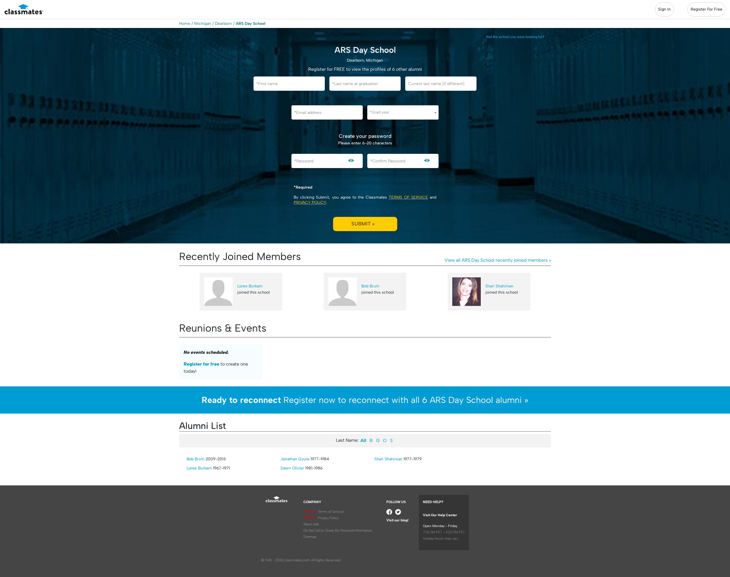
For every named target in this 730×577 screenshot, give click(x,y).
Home (184, 23)
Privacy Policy (310, 202)
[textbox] (403, 112)
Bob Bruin (370, 286)
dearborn (223, 23)
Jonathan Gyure (295, 459)
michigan (202, 23)
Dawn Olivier (292, 468)
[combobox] (403, 112)
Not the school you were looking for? (515, 37)
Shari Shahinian (499, 286)
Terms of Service (408, 197)
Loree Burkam (250, 286)
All (363, 440)
